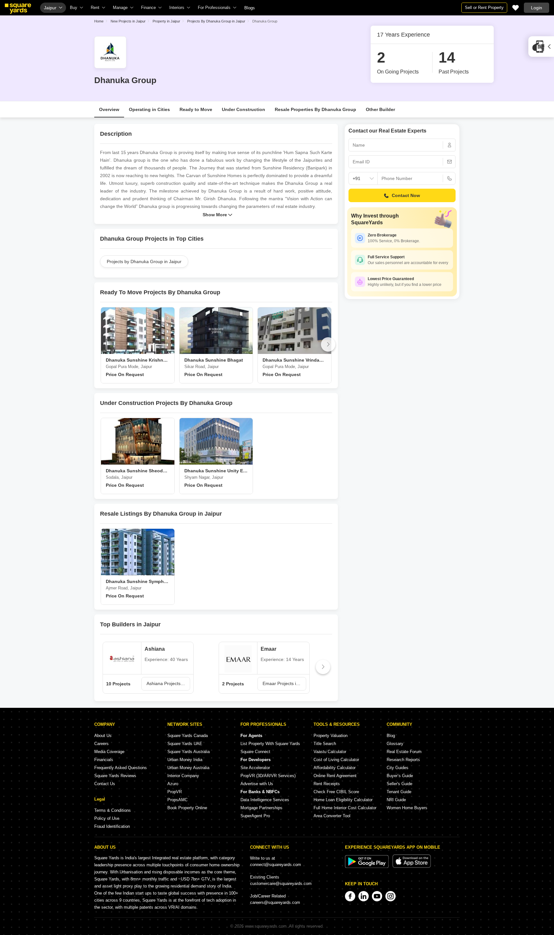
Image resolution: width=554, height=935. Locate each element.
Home (99, 21)
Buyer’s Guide (400, 775)
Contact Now (406, 195)
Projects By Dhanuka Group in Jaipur (216, 21)
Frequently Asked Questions (120, 767)
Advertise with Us (256, 783)
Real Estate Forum (404, 751)
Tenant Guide (399, 791)
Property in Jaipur (166, 21)
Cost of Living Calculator (336, 759)
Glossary (395, 743)
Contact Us (104, 783)
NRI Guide (396, 799)
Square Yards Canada (187, 735)
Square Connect (255, 751)
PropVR (174, 791)
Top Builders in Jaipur (130, 624)
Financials (103, 759)
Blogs (249, 7)
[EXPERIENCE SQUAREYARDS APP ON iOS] (411, 866)
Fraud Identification (112, 826)
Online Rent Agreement (335, 775)
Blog (391, 735)
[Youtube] (377, 896)
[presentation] (104, 344)
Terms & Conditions (112, 810)
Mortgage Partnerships (261, 807)
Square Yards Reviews (115, 775)
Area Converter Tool (332, 815)
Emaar (268, 649)
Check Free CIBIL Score (336, 791)
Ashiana (155, 649)
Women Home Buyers (407, 807)
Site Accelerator (255, 767)
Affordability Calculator (335, 767)
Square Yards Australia (188, 751)
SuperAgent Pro (255, 815)
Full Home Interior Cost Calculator (345, 807)
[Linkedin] (363, 896)
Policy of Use (106, 818)
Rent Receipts (327, 783)
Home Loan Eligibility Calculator (343, 799)
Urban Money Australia (188, 767)
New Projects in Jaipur (128, 21)
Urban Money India (184, 759)
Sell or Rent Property (484, 7)
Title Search (325, 743)
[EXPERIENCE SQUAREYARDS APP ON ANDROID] (367, 866)
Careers (101, 743)
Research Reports (403, 759)
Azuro (172, 783)
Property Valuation (331, 735)
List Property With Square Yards (270, 743)
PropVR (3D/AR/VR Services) (268, 775)
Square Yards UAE (184, 743)
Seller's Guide (399, 783)
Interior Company (183, 775)
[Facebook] (350, 896)
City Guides (397, 767)
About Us (103, 735)
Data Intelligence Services (264, 799)
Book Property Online (187, 807)
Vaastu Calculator (330, 751)
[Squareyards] (18, 9)
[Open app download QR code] (541, 46)
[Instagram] (390, 896)
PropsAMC (177, 799)
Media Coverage (109, 751)
